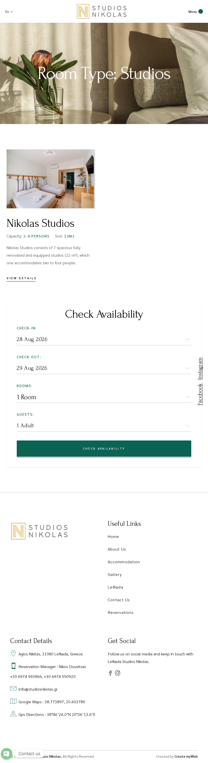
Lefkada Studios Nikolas (42, 756)
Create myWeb (186, 756)
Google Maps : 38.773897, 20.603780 (52, 701)
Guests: (25, 414)
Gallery (115, 574)
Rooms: (24, 385)
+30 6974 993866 (26, 676)
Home (113, 536)
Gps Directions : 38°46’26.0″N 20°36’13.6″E (57, 714)
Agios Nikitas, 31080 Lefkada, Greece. (51, 653)
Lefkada (115, 587)
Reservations (121, 612)
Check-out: (29, 356)
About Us (117, 549)
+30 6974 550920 (60, 676)
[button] (20, 178)
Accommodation (124, 561)
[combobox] (104, 397)
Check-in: (27, 328)
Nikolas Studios (40, 223)
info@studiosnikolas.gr (38, 689)
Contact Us (119, 599)
